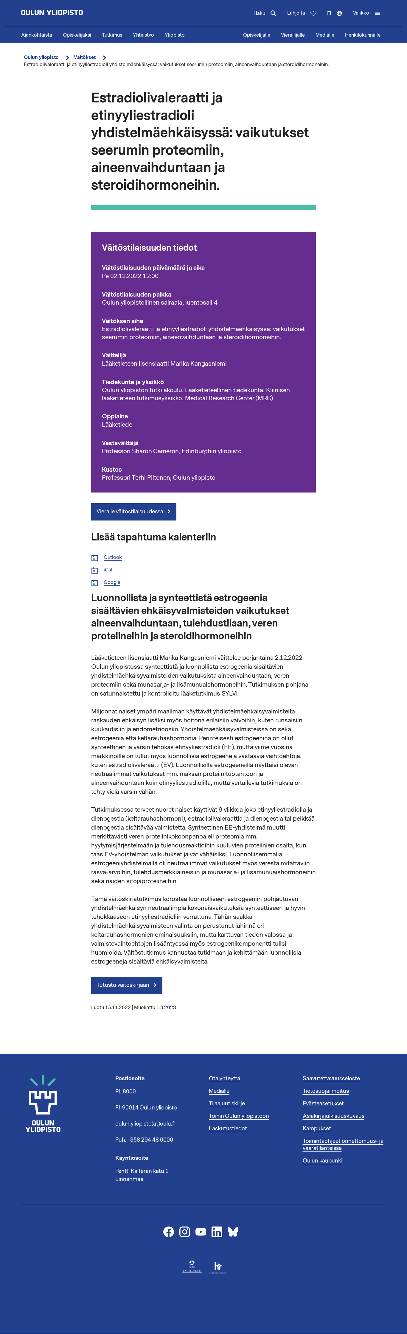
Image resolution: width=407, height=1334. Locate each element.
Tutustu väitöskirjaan (123, 985)
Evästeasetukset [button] (323, 1103)
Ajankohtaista (36, 35)
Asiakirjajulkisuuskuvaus (333, 1116)
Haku (259, 13)
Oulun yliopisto (41, 57)
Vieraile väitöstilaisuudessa (130, 511)
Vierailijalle (293, 35)
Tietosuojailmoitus (326, 1091)
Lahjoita (296, 13)
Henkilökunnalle (362, 35)
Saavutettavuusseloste (331, 1078)
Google (112, 582)
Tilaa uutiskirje (227, 1103)
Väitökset (85, 57)
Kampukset (317, 1128)
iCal (108, 570)
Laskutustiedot (228, 1128)
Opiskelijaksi (77, 35)
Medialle (325, 35)
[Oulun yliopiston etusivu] (71, 13)
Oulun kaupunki (322, 1161)
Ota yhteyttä (224, 1078)
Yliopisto (175, 35)
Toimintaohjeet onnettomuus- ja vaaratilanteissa (343, 1144)
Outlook (113, 557)
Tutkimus (112, 35)
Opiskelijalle (256, 35)
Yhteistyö (143, 35)
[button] (367, 13)
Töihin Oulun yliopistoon (239, 1116)
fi (337, 18)
